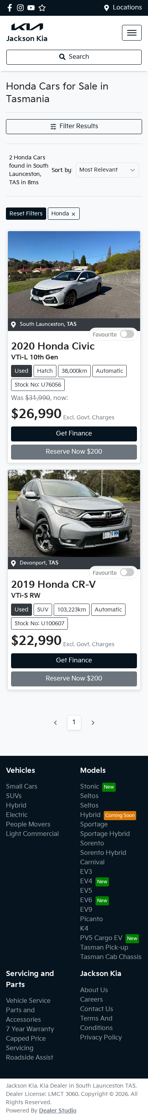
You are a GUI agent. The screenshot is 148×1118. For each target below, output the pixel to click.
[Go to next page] (93, 722)
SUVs (14, 796)
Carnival (92, 862)
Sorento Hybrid (103, 853)
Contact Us (96, 1009)
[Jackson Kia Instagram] (22, 7)
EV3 (86, 872)
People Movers (28, 824)
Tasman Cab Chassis (111, 957)
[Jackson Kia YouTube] (32, 7)
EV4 (86, 881)
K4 (84, 929)
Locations (127, 7)
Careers (91, 1000)
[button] (132, 33)
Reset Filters (26, 213)
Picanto (91, 919)
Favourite (105, 334)
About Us (94, 990)
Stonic (89, 787)
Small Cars (21, 787)
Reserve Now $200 (74, 452)
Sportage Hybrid (105, 834)
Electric (17, 815)
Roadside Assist (29, 1058)
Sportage (94, 824)
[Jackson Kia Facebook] (11, 7)
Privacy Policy (101, 1037)
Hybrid (16, 806)
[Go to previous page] (56, 722)
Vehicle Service (28, 1001)
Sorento (92, 843)
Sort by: (62, 170)
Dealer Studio (58, 1110)
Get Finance (74, 433)
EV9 (86, 910)
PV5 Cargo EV (101, 938)
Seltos (89, 796)
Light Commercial (32, 834)
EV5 (86, 891)
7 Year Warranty (30, 1029)
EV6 (86, 900)
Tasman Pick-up (104, 948)
